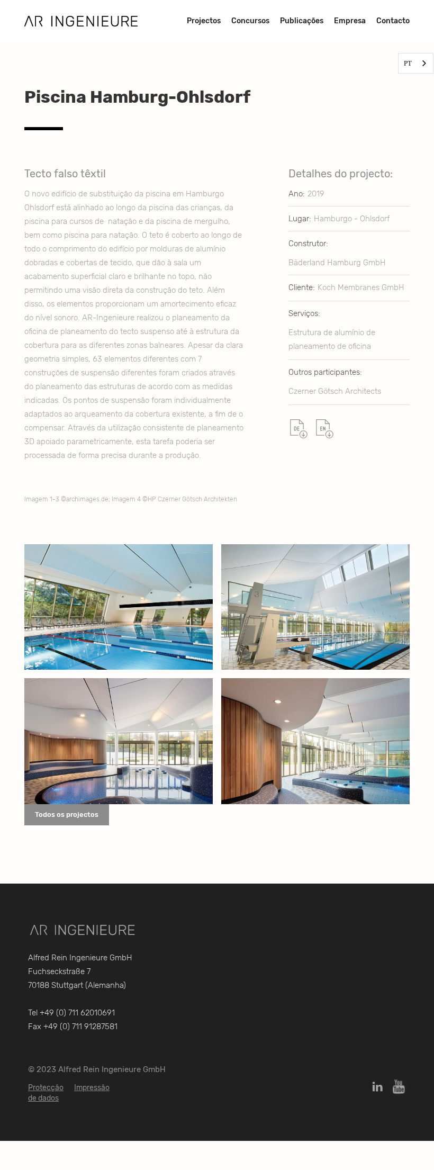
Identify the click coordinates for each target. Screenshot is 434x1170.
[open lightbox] (118, 607)
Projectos (204, 20)
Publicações (301, 20)
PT (408, 63)
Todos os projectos (66, 814)
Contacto (393, 20)
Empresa (350, 20)
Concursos (250, 20)
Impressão (92, 1087)
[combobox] (415, 63)
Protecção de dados (46, 1093)
